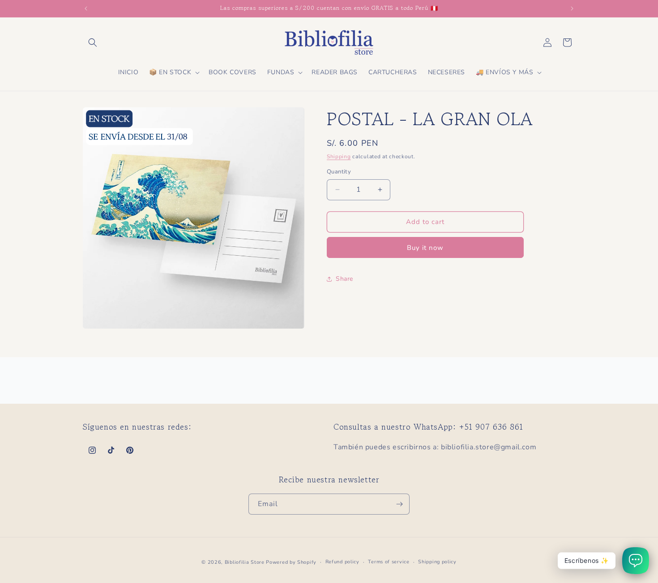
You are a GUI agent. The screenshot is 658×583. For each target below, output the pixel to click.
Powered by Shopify (291, 562)
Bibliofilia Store (245, 562)
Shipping (339, 156)
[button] (93, 42)
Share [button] (344, 279)
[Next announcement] (572, 8)
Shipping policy (437, 561)
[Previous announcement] (86, 8)
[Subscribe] (399, 504)
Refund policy (342, 561)
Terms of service (388, 561)
